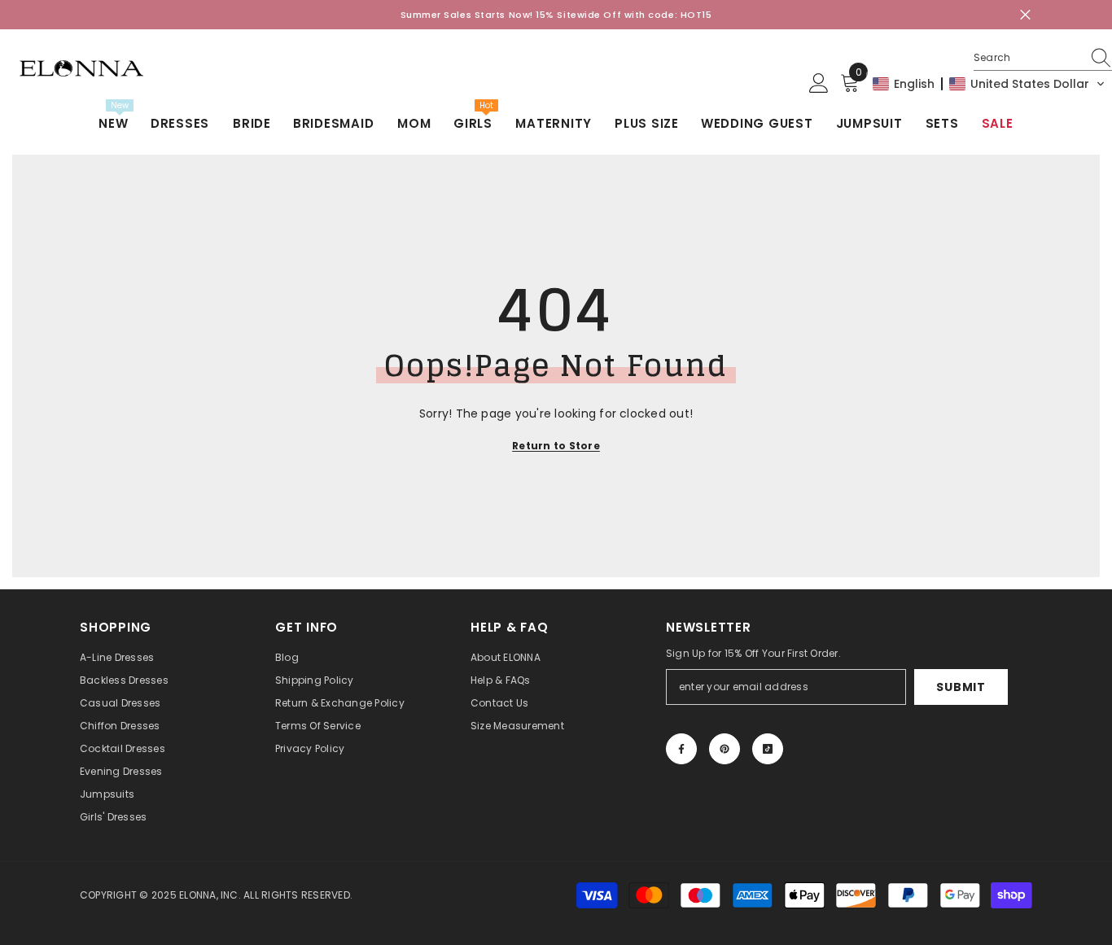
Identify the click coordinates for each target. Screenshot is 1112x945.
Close (1025, 15)
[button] (989, 84)
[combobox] (1027, 58)
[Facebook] (681, 748)
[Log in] (819, 84)
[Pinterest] (724, 748)
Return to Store (556, 446)
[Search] (1043, 58)
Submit (960, 687)
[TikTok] (767, 748)
